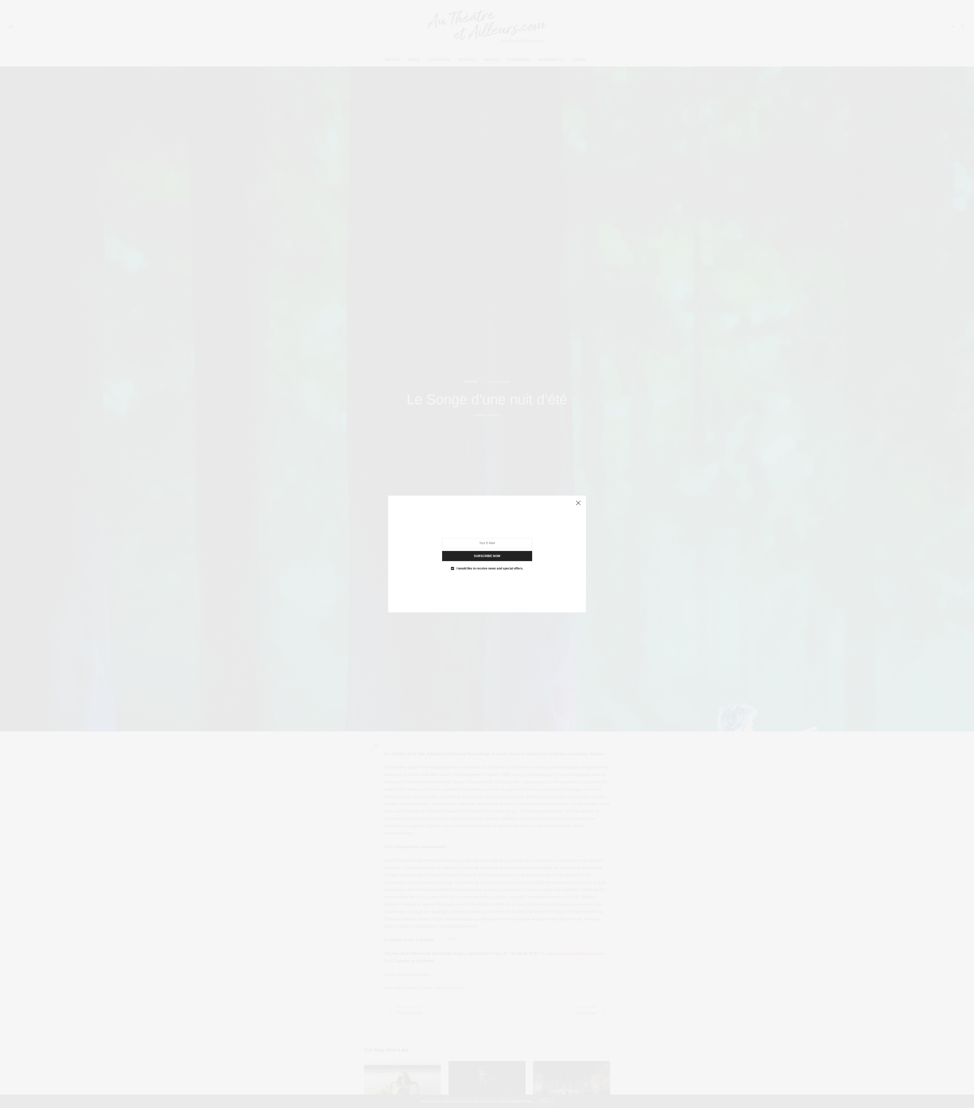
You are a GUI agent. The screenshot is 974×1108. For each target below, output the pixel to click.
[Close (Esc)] (578, 503)
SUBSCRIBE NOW (487, 556)
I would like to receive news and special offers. (490, 568)
